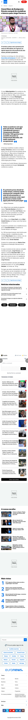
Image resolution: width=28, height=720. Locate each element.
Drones (14, 659)
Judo (4, 304)
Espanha (22, 659)
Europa (3, 678)
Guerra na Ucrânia (8, 652)
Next (2, 685)
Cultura (16, 688)
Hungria (22, 304)
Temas (2, 675)
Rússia (6, 656)
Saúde (13, 663)
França (22, 656)
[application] (14, 24)
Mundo (16, 678)
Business (3, 681)
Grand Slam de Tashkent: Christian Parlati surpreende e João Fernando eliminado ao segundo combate (11, 289)
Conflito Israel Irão (14, 649)
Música (5, 659)
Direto (24, 1)
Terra (16, 681)
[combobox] (14, 639)
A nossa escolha (8, 509)
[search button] (25, 639)
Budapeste (12, 304)
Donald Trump (20, 652)
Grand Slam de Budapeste (8, 58)
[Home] (1, 5)
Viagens (3, 688)
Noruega (22, 663)
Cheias (6, 663)
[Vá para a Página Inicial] (5, 2)
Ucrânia (14, 656)
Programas (17, 691)
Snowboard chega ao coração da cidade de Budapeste (11, 299)
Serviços (3, 701)
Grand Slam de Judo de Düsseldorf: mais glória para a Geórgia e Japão (11, 294)
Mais (2, 705)
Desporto (11, 5)
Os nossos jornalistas (6, 694)
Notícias (5, 5)
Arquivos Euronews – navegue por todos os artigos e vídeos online (20, 695)
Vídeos (2, 691)
